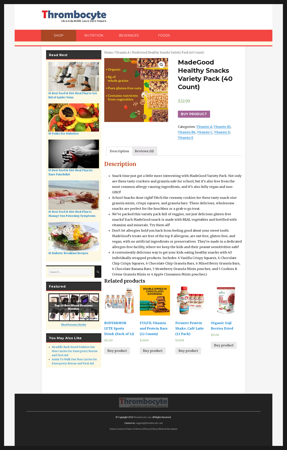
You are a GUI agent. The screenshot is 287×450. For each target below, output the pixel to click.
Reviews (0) (144, 151)
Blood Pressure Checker (73, 324)
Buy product (194, 114)
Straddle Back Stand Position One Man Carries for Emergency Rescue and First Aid (75, 351)
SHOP (58, 35)
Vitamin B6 (186, 132)
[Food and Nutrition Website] (74, 16)
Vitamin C (205, 132)
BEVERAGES (129, 35)
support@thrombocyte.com (149, 423)
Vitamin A (122, 52)
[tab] (119, 151)
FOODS (164, 35)
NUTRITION (93, 35)
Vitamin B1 (222, 127)
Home (108, 52)
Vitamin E (185, 138)
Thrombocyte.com (142, 417)
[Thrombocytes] (143, 402)
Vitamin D (222, 132)
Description (119, 151)
